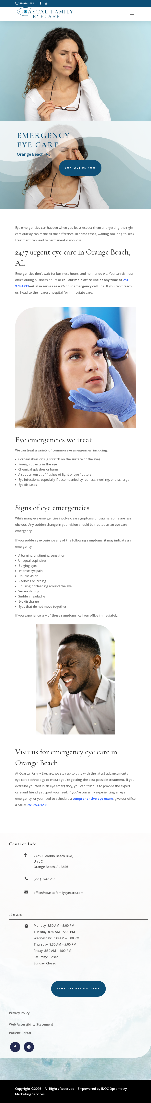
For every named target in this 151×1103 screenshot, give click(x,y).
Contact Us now (80, 167)
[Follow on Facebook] (15, 1047)
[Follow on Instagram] (29, 1047)
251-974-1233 (37, 805)
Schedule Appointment (78, 988)
